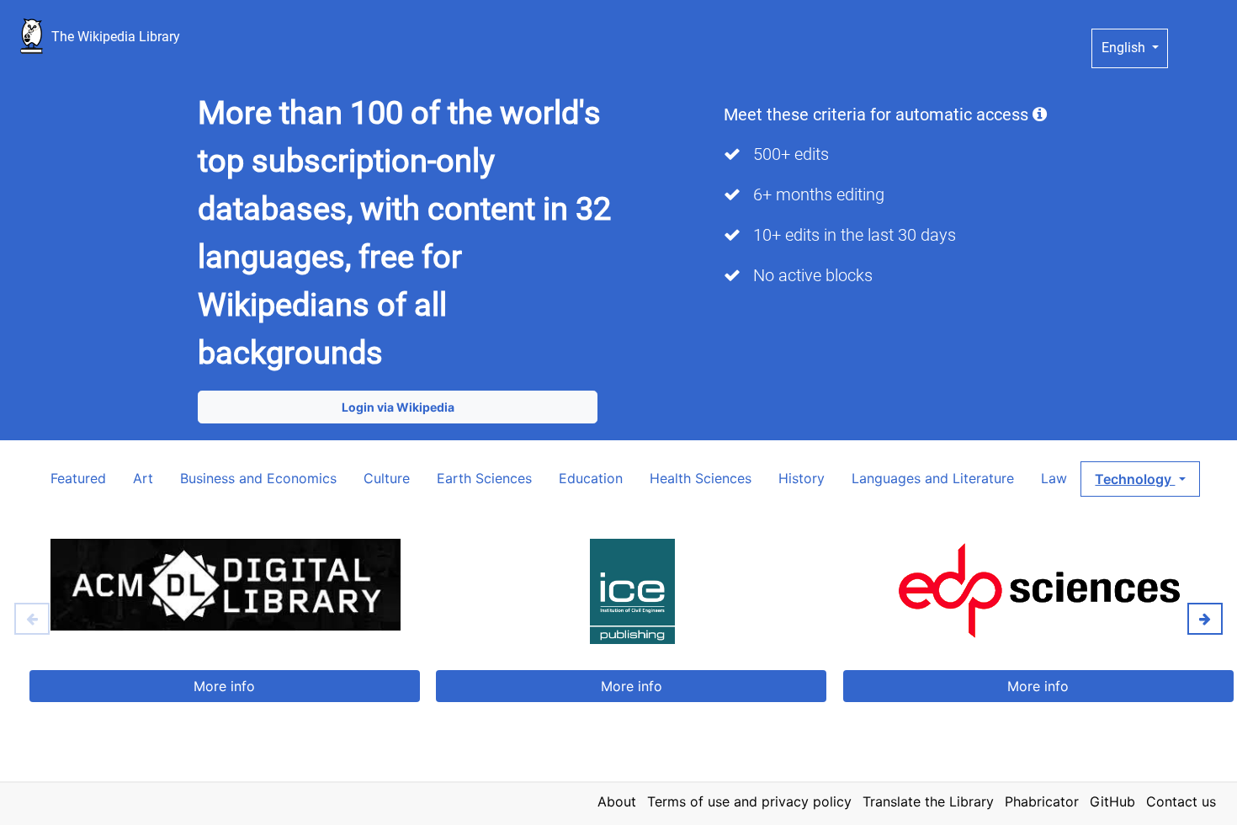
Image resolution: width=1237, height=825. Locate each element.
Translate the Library (928, 801)
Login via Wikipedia (398, 407)
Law (1054, 478)
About (616, 801)
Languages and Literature (933, 478)
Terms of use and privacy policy (749, 801)
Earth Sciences (484, 478)
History (801, 478)
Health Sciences (700, 478)
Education (591, 478)
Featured (78, 478)
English (1125, 48)
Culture (387, 478)
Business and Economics (258, 478)
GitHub (1112, 801)
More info (224, 686)
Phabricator (1042, 801)
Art (143, 478)
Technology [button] (1135, 479)
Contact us (1181, 801)
